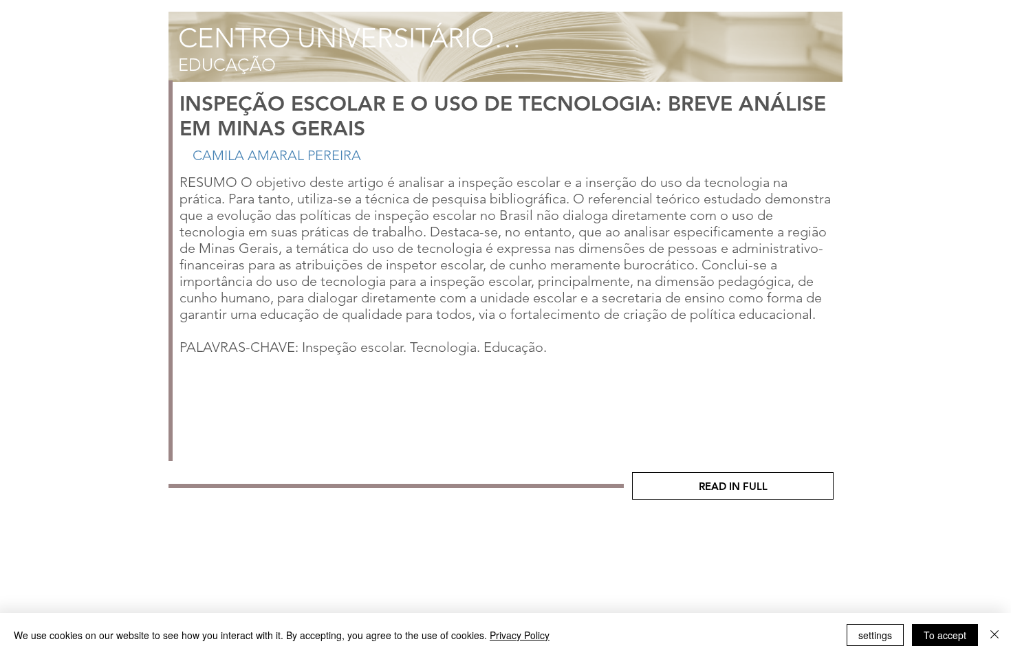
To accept (945, 635)
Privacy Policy (520, 635)
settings (875, 635)
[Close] (994, 635)
